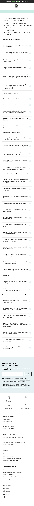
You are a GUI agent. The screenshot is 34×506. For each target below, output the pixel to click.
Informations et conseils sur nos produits (18, 26)
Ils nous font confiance (8, 424)
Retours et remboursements (16, 18)
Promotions (9, 30)
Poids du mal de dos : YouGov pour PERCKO (14, 442)
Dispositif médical (7, 421)
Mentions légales (7, 479)
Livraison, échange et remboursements (12, 472)
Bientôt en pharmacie (8, 456)
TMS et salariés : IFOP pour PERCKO (12, 440)
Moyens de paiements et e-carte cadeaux (17, 33)
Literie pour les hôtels (8, 428)
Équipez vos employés (9, 426)
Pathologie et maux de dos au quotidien (13, 437)
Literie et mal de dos (8, 444)
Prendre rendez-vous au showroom (12, 458)
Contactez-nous (7, 469)
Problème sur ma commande (16, 23)
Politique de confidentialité (9, 476)
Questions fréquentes (8, 474)
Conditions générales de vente (10, 460)
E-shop (5, 453)
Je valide (28, 374)
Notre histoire (6, 419)
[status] (17, 1)
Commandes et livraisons (14, 20)
